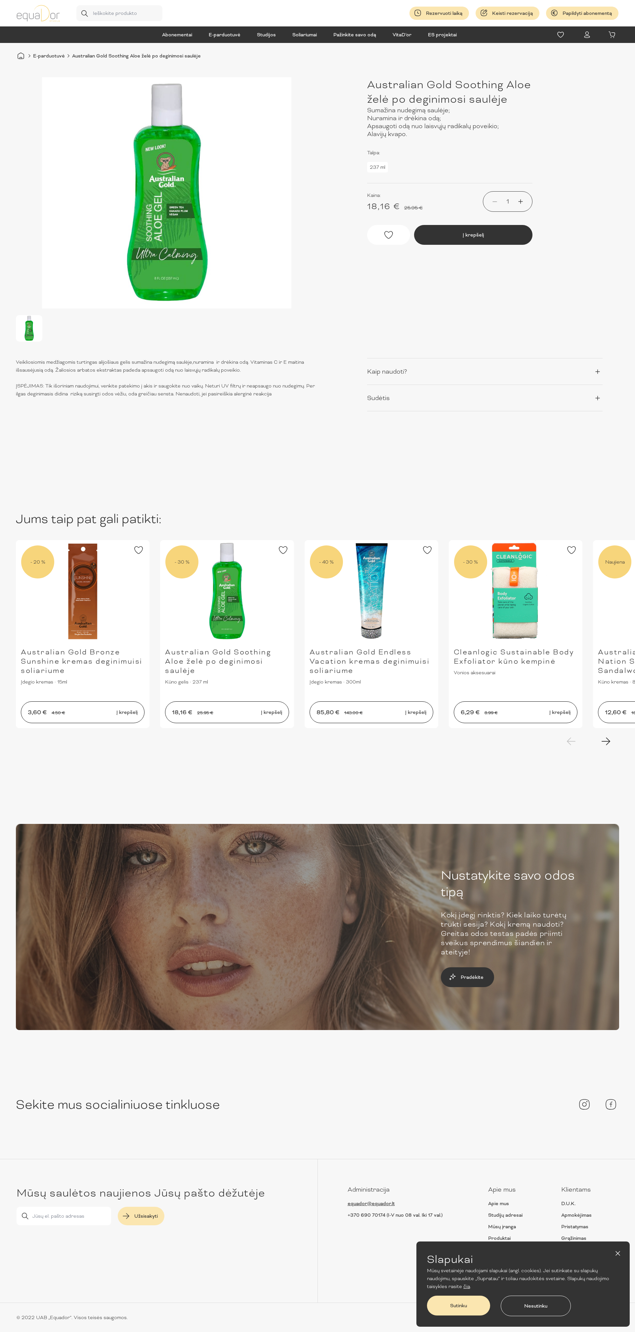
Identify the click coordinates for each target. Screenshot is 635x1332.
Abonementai (177, 35)
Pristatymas (574, 1227)
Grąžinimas (573, 1238)
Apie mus (498, 1203)
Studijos (266, 35)
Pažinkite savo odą (354, 35)
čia (466, 1286)
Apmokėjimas (576, 1215)
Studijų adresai (505, 1215)
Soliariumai (304, 35)
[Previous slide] (571, 741)
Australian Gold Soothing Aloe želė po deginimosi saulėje (136, 56)
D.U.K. (568, 1203)
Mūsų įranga (502, 1227)
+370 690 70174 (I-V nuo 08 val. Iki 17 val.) (395, 1215)
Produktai (499, 1238)
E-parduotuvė (224, 35)
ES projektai (442, 35)
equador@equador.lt (371, 1203)
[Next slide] (606, 741)
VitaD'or (402, 35)
